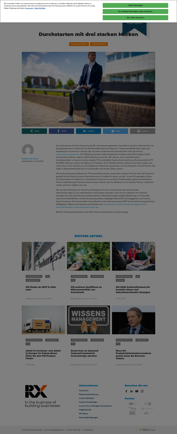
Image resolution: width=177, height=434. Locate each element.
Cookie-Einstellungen (135, 5)
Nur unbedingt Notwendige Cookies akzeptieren (135, 11)
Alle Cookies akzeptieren (135, 17)
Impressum (29, 8)
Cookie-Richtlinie (39, 8)
